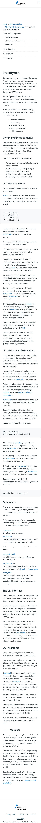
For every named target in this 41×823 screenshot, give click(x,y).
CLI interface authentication (14, 41)
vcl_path (22, 569)
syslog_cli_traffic (9, 554)
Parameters (9, 44)
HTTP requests (8, 58)
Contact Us (23, 814)
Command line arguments (12, 34)
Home (5, 24)
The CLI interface (9, 49)
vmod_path (33, 569)
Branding (20, 818)
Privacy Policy (11, 814)
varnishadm (7, 234)
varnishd (6, 196)
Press (33, 814)
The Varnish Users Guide (14, 27)
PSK (13, 268)
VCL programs (8, 54)
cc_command (8, 530)
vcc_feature (7, 536)
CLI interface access (11, 37)
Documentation (16, 24)
